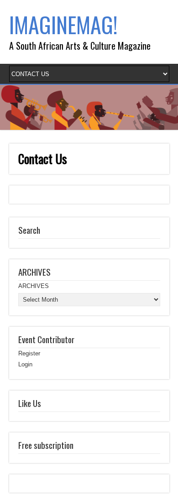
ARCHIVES (33, 286)
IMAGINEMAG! (63, 24)
